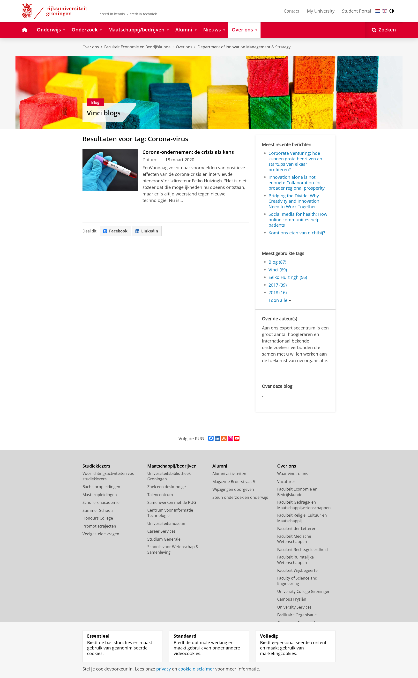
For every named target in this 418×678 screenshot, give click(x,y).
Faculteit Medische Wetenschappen (294, 539)
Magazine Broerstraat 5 (233, 481)
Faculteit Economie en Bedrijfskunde (137, 47)
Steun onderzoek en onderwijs (240, 497)
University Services (294, 607)
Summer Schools (97, 510)
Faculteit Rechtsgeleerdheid (302, 549)
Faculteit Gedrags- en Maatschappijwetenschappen (304, 504)
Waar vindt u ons (292, 473)
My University (321, 11)
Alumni (219, 466)
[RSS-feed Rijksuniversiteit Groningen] (224, 438)
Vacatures (286, 481)
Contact (291, 11)
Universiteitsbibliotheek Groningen (169, 476)
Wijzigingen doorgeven (233, 489)
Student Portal (356, 11)
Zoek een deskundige (166, 486)
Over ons (90, 47)
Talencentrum (160, 494)
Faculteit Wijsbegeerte (297, 570)
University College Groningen (303, 591)
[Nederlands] (377, 11)
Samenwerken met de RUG (171, 502)
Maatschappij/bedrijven (171, 466)
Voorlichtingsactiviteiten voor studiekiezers (109, 476)
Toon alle (278, 300)
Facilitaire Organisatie (297, 615)
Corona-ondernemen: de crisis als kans (188, 152)
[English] (384, 11)
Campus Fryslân (291, 599)
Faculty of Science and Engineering (297, 580)
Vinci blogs (103, 113)
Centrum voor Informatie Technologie (170, 512)
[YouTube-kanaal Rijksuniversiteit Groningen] (236, 438)
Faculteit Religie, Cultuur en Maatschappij (302, 518)
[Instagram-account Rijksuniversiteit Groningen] (230, 438)
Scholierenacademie (100, 502)
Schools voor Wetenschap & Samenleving (173, 549)
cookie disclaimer (196, 669)
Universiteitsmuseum (167, 523)
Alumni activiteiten (229, 473)
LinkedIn (149, 231)
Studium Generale (163, 539)
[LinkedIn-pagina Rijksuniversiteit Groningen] (217, 438)
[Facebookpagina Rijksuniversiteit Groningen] (211, 438)
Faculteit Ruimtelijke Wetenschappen (295, 559)
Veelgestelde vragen (100, 533)
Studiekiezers (96, 466)
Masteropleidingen (99, 494)
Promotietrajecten (99, 526)
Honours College (97, 518)
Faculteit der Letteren (296, 528)
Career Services (161, 531)
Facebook (118, 231)
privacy (163, 669)
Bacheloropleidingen (101, 486)
